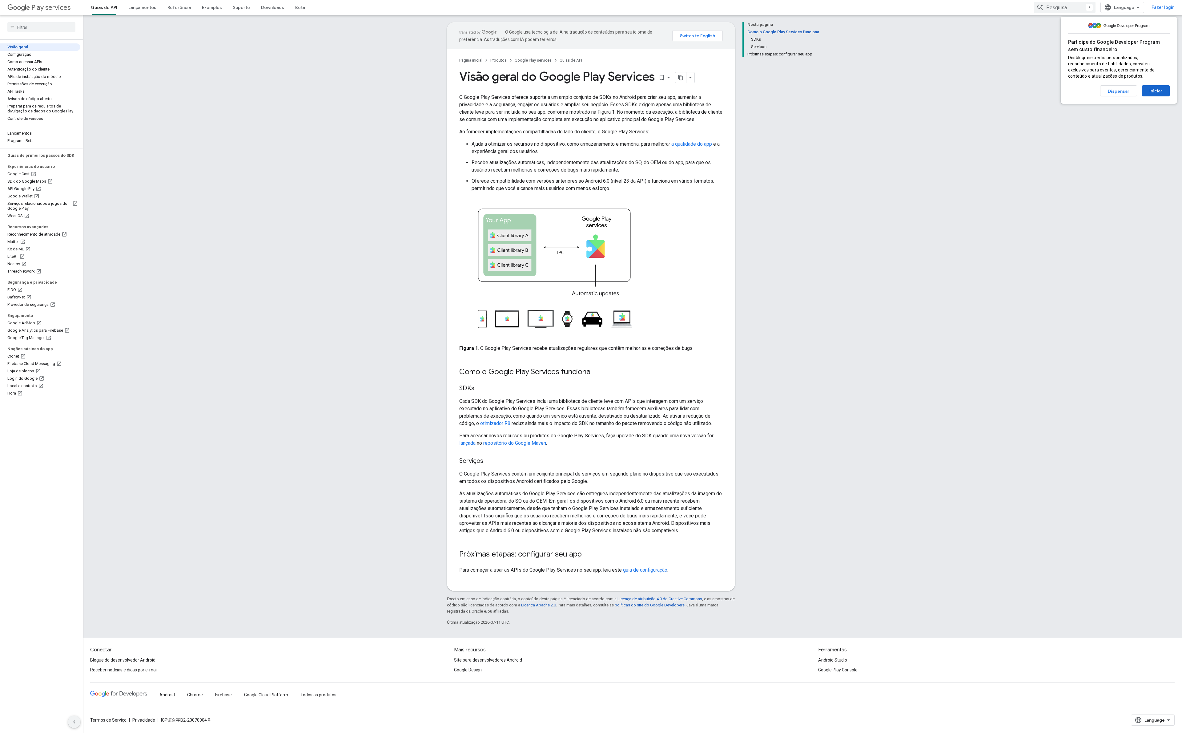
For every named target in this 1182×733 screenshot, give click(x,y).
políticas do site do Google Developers (650, 605)
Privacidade (143, 720)
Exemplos (212, 7)
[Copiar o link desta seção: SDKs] (480, 388)
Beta (300, 7)
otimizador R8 (495, 423)
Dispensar (1118, 91)
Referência (179, 7)
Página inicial (470, 60)
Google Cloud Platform (266, 694)
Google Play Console (838, 669)
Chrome (195, 694)
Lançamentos (142, 7)
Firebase (223, 694)
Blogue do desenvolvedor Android (122, 660)
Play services (50, 7)
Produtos (498, 60)
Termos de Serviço (108, 720)
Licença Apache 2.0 (538, 605)
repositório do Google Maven (514, 443)
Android (167, 694)
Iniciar (1155, 91)
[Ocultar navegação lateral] (74, 722)
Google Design (468, 669)
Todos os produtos (318, 694)
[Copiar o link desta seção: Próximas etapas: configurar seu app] (588, 554)
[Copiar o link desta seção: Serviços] (489, 461)
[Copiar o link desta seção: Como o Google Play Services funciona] (596, 372)
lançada (467, 443)
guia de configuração (645, 570)
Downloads (272, 7)
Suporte (241, 7)
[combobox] (1065, 7)
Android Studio (832, 660)
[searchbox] (41, 27)
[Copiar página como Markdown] (680, 77)
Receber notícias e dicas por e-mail (124, 669)
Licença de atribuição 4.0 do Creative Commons (659, 599)
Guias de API (104, 7)
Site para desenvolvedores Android (488, 660)
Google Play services (533, 60)
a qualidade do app (691, 144)
